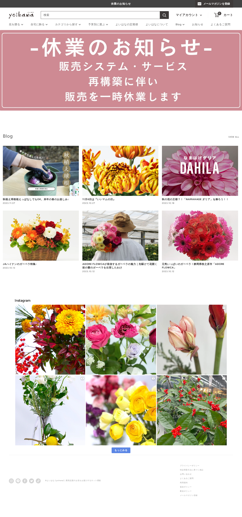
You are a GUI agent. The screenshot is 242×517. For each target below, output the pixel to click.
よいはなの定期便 (127, 24)
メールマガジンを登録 (216, 3)
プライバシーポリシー (189, 465)
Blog (179, 24)
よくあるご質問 (220, 24)
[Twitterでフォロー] (31, 480)
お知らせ (197, 24)
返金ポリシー (186, 487)
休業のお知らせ (121, 3)
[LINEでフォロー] (18, 480)
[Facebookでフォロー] (24, 480)
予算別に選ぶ (96, 24)
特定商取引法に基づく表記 (191, 470)
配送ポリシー (186, 491)
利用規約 (184, 482)
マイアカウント (187, 15)
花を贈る (14, 24)
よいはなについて (157, 24)
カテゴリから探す (66, 24)
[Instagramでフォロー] (11, 480)
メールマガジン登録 (189, 495)
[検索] (164, 15)
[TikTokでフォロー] (38, 480)
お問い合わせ (186, 474)
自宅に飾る (38, 24)
